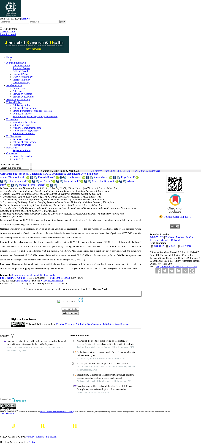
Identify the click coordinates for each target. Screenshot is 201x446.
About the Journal (21, 65)
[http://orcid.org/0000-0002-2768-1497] (137, 178)
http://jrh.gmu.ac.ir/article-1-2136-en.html (176, 266)
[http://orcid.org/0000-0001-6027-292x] (53, 182)
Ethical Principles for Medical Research (32, 110)
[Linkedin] (178, 270)
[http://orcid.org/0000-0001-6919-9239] (110, 178)
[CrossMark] (175, 214)
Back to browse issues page (146, 171)
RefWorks (176, 240)
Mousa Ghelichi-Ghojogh (31, 185)
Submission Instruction (24, 133)
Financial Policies (21, 74)
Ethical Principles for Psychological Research (35, 116)
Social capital (32, 275)
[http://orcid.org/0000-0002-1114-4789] (81, 182)
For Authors (12, 119)
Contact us (11, 153)
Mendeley (159, 245)
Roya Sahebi (127, 177)
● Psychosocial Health (52, 280)
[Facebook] (158, 270)
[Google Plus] (185, 270)
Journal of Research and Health (41, 436)
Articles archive (14, 85)
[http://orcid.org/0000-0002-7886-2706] (57, 178)
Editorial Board (20, 71)
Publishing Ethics (21, 105)
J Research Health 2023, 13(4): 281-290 (111, 171)
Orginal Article (22, 280)
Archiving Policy (21, 82)
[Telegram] (171, 270)
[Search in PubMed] (35, 178)
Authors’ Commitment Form (27, 127)
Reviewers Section (22, 139)
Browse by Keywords (23, 96)
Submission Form (21, 125)
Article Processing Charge (25, 130)
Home (9, 57)
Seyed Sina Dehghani (103, 181)
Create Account (7, 31)
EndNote (169, 237)
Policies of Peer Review (24, 108)
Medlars (180, 237)
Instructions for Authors (24, 122)
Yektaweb (33, 442)
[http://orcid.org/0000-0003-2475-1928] (8, 186)
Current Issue (19, 88)
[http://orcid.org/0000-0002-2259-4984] (27, 178)
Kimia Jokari (74, 177)
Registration (12, 147)
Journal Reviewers (22, 144)
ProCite (189, 237)
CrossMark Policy (21, 79)
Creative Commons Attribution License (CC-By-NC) (57, 412)
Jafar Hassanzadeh (17, 181)
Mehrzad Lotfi (71, 181)
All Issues (17, 91)
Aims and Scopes (21, 68)
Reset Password (8, 34)
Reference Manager (159, 240)
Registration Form (21, 150)
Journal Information (16, 62)
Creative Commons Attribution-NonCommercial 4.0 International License (92, 324)
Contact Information (23, 156)
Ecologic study (47, 275)
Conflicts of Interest (22, 113)
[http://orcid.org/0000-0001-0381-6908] (29, 182)
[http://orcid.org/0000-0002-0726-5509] (47, 186)
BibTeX (154, 237)
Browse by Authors (22, 93)
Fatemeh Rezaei (46, 177)
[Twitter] (165, 270)
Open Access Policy (23, 76)
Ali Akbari (45, 181)
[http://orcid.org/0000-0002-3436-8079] (117, 182)
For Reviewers (13, 136)
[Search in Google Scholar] (31, 178)
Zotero (172, 245)
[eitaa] (192, 270)
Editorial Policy (14, 102)
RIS (162, 237)
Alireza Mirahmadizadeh (12, 177)
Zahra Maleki (100, 177)
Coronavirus (18, 275)
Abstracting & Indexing (18, 99)
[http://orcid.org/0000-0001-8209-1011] (83, 178)
